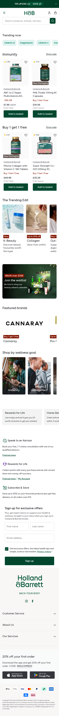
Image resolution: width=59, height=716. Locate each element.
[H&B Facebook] (32, 601)
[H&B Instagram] (26, 601)
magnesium (26, 42)
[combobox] (26, 21)
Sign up (29, 560)
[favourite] (26, 62)
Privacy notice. (44, 551)
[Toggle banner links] (56, 4)
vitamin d (9, 42)
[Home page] (29, 13)
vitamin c (43, 42)
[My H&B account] (49, 12)
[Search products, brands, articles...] (53, 21)
